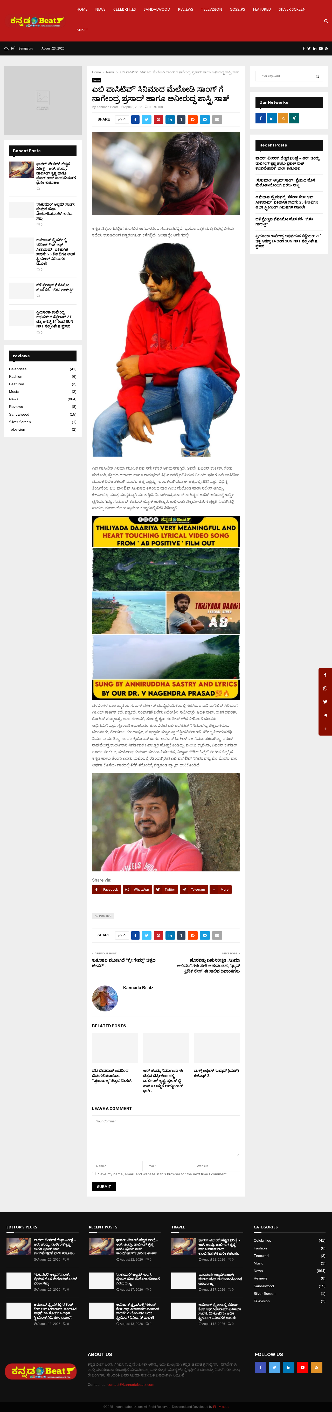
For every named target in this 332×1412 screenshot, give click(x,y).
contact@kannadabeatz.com (130, 1384)
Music (82, 31)
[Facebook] (260, 1367)
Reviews (185, 10)
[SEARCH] (317, 76)
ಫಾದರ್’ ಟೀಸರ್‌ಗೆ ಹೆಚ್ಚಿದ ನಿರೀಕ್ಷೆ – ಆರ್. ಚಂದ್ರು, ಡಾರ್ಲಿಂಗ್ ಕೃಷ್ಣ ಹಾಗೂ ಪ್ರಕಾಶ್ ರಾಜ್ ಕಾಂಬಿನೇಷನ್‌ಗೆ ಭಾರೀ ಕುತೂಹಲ (56, 173)
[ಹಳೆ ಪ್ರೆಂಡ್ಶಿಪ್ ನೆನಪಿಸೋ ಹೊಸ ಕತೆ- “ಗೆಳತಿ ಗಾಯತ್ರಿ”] (21, 291)
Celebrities (124, 10)
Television (211, 10)
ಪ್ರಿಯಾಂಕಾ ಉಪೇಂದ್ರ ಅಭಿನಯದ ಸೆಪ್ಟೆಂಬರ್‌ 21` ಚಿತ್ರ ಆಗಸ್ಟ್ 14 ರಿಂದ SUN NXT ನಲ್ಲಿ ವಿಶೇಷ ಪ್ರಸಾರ (288, 241)
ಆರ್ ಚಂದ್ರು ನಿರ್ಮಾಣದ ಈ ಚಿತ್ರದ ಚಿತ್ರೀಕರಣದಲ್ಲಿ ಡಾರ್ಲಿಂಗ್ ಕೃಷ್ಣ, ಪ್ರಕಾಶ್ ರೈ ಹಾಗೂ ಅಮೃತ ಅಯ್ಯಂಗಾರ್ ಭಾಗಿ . (163, 1080)
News (100, 10)
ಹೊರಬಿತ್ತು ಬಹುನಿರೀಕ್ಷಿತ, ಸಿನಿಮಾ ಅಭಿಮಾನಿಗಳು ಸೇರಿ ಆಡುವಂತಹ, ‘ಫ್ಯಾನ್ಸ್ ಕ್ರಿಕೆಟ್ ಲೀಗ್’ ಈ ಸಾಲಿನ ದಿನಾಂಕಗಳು (208, 966)
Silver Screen (292, 10)
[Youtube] (302, 1367)
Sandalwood (157, 10)
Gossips (237, 10)
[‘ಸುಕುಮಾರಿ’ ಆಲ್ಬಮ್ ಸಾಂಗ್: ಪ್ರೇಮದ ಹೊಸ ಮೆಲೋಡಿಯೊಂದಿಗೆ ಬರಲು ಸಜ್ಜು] (21, 210)
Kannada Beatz (107, 107)
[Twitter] (274, 1367)
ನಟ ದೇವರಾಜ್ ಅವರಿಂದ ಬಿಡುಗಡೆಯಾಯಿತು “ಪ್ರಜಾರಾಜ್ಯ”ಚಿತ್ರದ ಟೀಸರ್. (112, 1075)
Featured (262, 10)
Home (82, 10)
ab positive (103, 915)
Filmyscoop (221, 1407)
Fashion (15, 376)
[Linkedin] (288, 1367)
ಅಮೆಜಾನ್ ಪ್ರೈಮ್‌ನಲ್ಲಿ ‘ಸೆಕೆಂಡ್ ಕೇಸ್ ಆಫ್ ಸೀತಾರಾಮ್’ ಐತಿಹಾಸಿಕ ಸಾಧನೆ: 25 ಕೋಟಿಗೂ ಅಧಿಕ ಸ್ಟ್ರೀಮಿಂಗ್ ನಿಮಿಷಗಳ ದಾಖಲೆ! (286, 202)
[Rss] (316, 1367)
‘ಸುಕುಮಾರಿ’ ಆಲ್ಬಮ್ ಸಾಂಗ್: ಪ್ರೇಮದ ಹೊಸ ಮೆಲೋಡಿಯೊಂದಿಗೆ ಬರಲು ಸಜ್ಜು (55, 1279)
